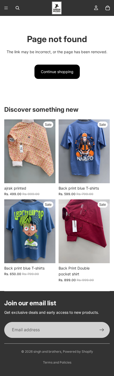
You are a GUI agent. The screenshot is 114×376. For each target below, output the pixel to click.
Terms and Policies (57, 362)
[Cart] (107, 8)
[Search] (17, 8)
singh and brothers (47, 351)
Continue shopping (57, 71)
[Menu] (6, 8)
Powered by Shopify (78, 351)
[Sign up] (101, 329)
